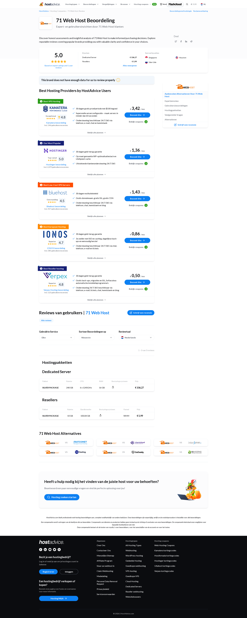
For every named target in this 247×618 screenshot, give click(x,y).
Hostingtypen (71, 4)
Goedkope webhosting (136, 566)
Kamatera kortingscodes (165, 550)
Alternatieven (171, 119)
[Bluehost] (55, 192)
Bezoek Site (135, 115)
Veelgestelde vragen (174, 115)
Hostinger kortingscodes (165, 560)
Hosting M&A (57, 598)
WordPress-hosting (134, 555)
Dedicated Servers (134, 586)
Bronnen (124, 4)
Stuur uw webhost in (105, 566)
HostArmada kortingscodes (166, 555)
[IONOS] (55, 234)
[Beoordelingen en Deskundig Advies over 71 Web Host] (176, 41)
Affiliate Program (104, 560)
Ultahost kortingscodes (164, 566)
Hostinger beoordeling (56, 164)
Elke (44, 337)
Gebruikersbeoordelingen (176, 105)
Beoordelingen (89, 4)
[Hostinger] (55, 150)
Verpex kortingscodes (164, 571)
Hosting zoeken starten (63, 497)
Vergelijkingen (108, 4)
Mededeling (102, 576)
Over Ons (101, 545)
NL (205, 4)
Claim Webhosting (105, 571)
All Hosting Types (133, 545)
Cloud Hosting (132, 581)
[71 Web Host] (45, 23)
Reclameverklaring (200, 11)
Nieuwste (86, 337)
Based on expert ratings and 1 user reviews (59, 66)
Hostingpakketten (173, 110)
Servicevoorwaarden (106, 594)
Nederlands (130, 337)
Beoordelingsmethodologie (181, 11)
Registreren (48, 571)
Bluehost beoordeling (56, 206)
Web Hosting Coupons (164, 545)
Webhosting (131, 550)
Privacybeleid (103, 589)
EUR (194, 4)
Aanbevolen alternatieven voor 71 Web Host (184, 95)
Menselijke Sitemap (105, 555)
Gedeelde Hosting (134, 560)
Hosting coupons (145, 4)
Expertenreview (172, 101)
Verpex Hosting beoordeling (56, 290)
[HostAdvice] (49, 4)
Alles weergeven (130, 66)
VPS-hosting (131, 571)
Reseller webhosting (134, 591)
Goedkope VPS (132, 576)
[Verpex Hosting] (55, 276)
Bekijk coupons (138, 121)
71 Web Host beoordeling (85, 20)
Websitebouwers (133, 596)
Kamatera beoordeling (56, 122)
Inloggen (69, 571)
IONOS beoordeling (56, 248)
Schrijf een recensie (142, 312)
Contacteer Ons (104, 550)
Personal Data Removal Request (107, 582)
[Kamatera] (55, 108)
